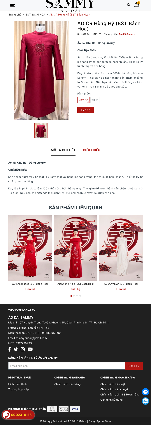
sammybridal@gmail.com (31, 338)
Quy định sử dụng (111, 399)
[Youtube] (30, 349)
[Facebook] (9, 349)
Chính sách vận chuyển (114, 389)
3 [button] (77, 296)
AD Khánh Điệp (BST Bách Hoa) (30, 283)
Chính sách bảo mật (112, 384)
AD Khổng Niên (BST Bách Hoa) (75, 283)
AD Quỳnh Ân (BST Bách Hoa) (121, 283)
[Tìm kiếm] (128, 5)
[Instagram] (23, 349)
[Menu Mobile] (12, 5)
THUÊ (95, 100)
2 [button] (74, 296)
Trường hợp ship (18, 389)
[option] (41, 70)
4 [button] (80, 296)
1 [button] (71, 296)
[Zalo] (145, 401)
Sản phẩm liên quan (75, 207)
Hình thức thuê (17, 384)
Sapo (108, 421)
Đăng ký (134, 365)
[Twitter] (15, 349)
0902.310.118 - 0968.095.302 (41, 332)
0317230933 (23, 343)
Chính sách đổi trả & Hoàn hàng (120, 394)
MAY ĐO (83, 100)
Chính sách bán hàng (67, 384)
